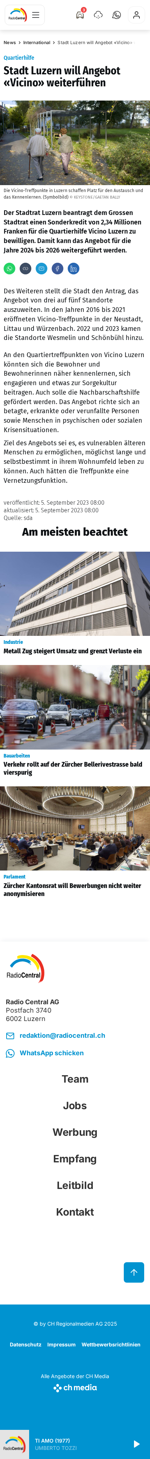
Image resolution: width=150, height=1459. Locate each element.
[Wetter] (98, 15)
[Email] (41, 268)
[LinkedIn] (73, 268)
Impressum (61, 1344)
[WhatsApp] (9, 268)
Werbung (75, 1132)
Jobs (75, 1105)
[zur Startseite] (18, 15)
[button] (116, 15)
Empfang (75, 1159)
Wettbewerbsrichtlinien (111, 1344)
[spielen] (136, 1444)
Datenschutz (26, 1344)
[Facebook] (57, 268)
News (10, 42)
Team (75, 1079)
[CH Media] (75, 1387)
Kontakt (75, 1212)
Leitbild (75, 1185)
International (36, 42)
